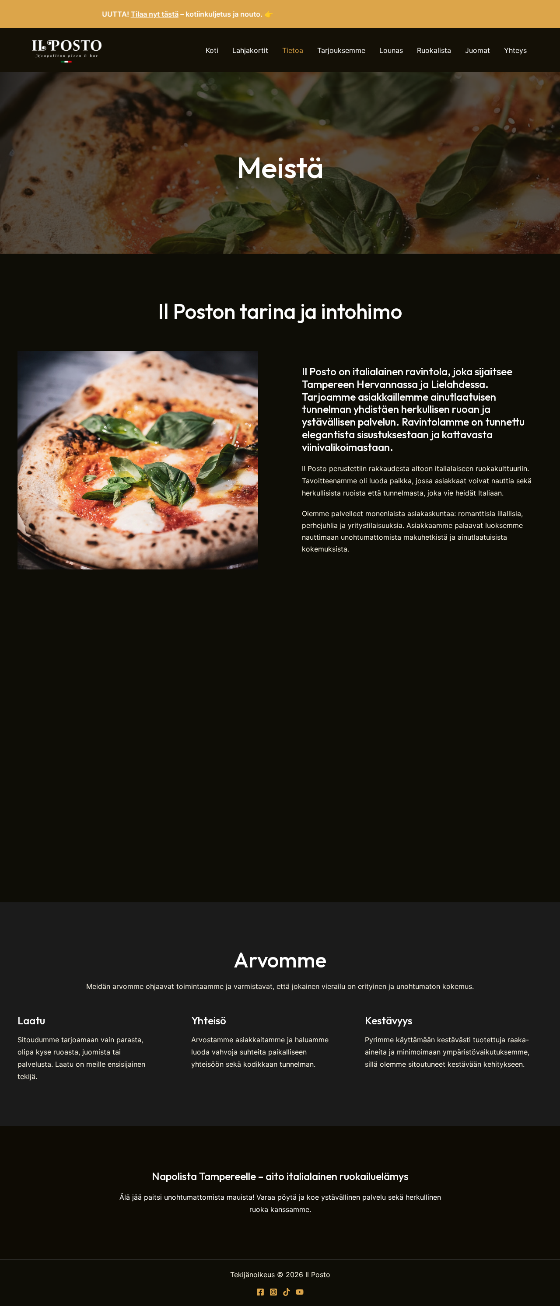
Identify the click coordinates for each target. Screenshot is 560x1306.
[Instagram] (273, 1292)
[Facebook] (260, 1292)
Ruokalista (434, 50)
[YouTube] (300, 1292)
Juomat (477, 50)
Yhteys (515, 50)
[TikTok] (286, 1292)
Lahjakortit (250, 50)
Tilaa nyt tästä (124, 14)
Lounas (391, 50)
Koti (212, 50)
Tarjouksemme (341, 50)
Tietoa (292, 50)
